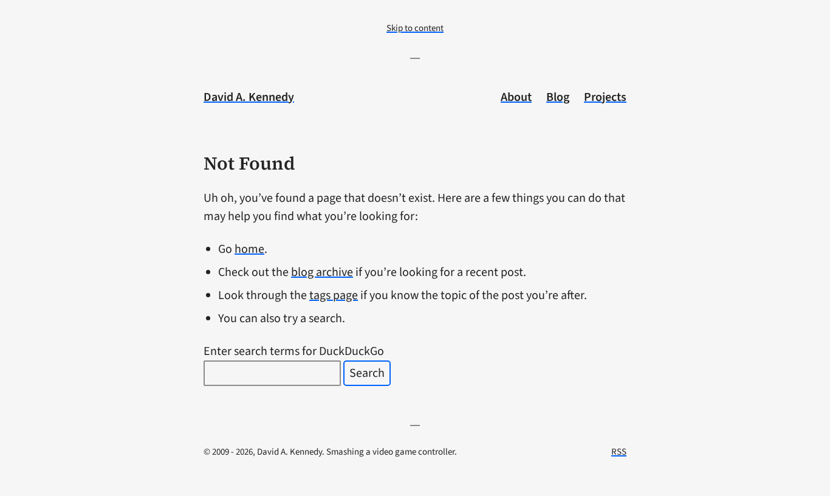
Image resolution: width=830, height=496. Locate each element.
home (249, 249)
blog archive (322, 272)
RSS (618, 452)
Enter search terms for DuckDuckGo (294, 351)
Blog (557, 97)
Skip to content (415, 28)
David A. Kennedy (249, 97)
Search (367, 373)
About (516, 97)
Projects (605, 97)
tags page (333, 295)
